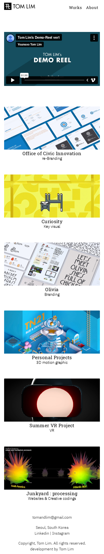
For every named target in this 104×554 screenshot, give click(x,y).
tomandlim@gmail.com (52, 517)
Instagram (61, 533)
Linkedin (42, 533)
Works (75, 7)
